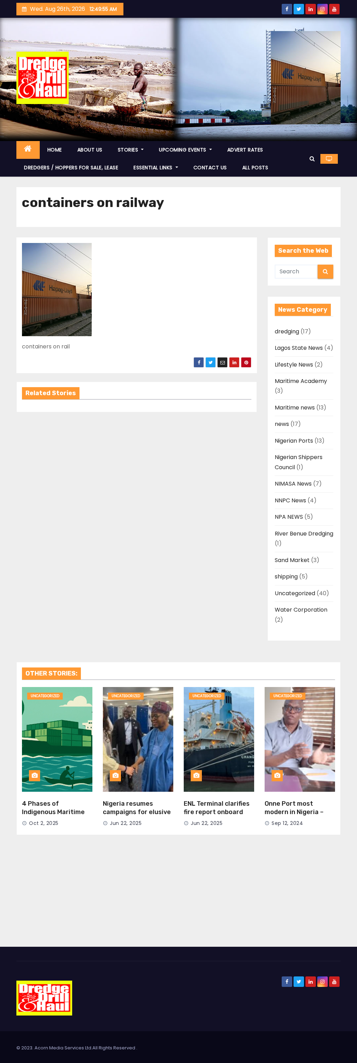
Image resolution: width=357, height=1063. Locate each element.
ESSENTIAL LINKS (154, 167)
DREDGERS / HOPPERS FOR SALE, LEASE (71, 167)
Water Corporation (301, 610)
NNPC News (290, 500)
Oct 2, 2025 (44, 823)
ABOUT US (89, 149)
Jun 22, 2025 (126, 823)
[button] (312, 159)
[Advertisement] (178, 894)
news (282, 424)
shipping (286, 577)
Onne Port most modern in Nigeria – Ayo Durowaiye (294, 812)
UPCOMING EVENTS (183, 149)
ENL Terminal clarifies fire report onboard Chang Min (217, 812)
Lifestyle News (294, 365)
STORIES (129, 149)
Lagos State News (299, 348)
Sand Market (292, 560)
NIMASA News (293, 484)
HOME (54, 149)
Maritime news (295, 408)
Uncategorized (295, 593)
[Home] (28, 150)
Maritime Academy (301, 381)
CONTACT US (210, 167)
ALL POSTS (255, 167)
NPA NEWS (289, 517)
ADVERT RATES (245, 149)
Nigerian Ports (294, 441)
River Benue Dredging (304, 534)
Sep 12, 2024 (287, 823)
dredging (287, 331)
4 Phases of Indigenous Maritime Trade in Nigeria (53, 812)
